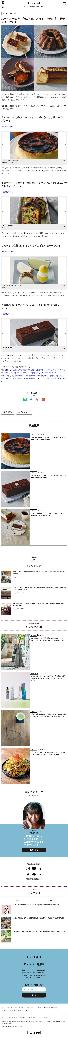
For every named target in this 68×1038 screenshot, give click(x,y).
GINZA (39, 1007)
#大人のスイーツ (24, 412)
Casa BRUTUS (19, 1007)
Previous (2, 145)
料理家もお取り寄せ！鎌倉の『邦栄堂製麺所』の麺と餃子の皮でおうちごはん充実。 (34, 376)
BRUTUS (10, 1007)
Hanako (46, 1007)
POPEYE (28, 1010)
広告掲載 (22, 1017)
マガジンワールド (12, 1017)
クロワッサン (30, 1007)
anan (3, 1007)
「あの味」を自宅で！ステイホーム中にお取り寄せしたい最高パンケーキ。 (30, 373)
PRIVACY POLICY (43, 1017)
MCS (3, 1017)
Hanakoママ (19, 1010)
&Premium (54, 1007)
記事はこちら (8, 126)
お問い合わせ (31, 1017)
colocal (11, 1010)
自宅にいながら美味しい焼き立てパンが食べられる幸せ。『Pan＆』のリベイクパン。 (34, 370)
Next (66, 145)
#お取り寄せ (7, 412)
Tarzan (4, 1010)
